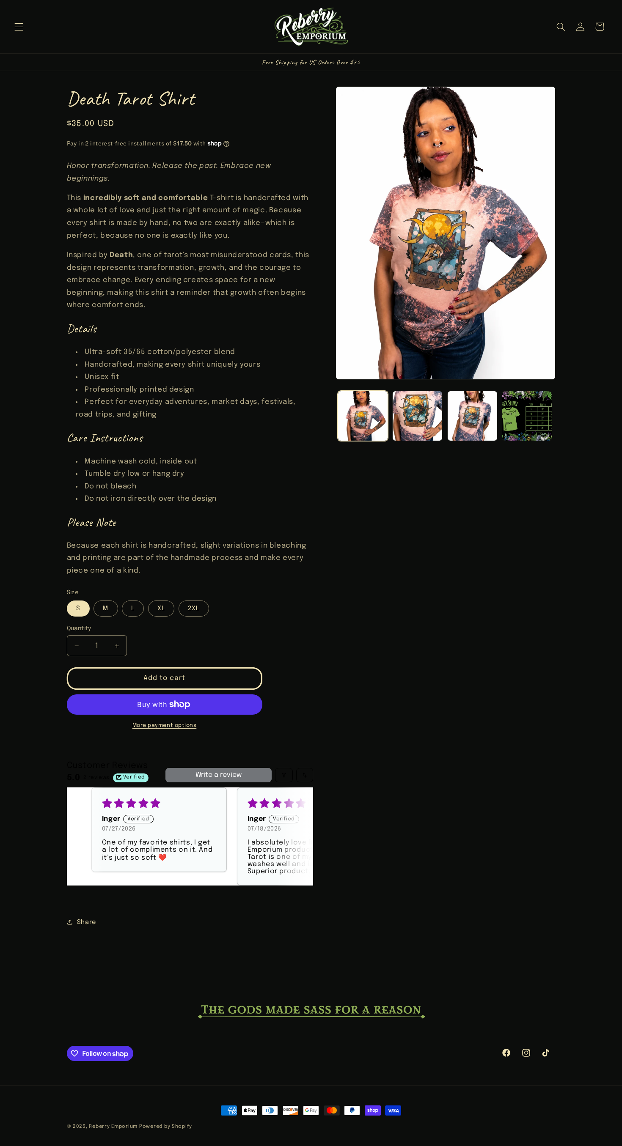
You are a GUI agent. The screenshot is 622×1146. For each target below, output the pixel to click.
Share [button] (86, 922)
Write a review (218, 775)
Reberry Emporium (113, 1126)
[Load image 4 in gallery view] (527, 416)
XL (161, 608)
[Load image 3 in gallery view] (472, 416)
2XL (193, 608)
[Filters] (284, 775)
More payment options (164, 725)
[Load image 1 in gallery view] (363, 416)
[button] (18, 26)
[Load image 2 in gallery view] (417, 416)
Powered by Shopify (165, 1126)
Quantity (79, 628)
